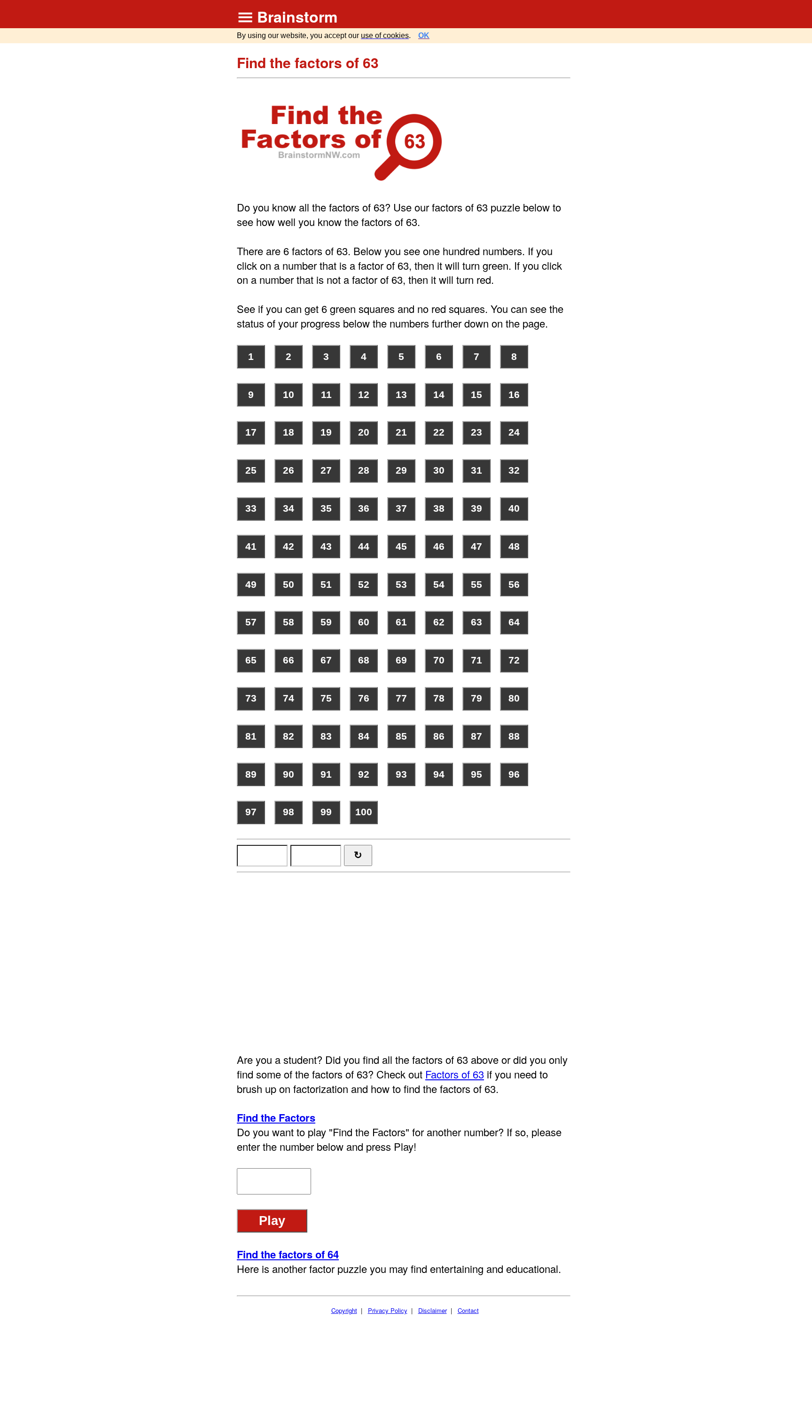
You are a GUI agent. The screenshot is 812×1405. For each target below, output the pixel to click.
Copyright (344, 1310)
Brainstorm (297, 16)
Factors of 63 (454, 1074)
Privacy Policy (387, 1310)
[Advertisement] (405, 958)
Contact (468, 1310)
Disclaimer (432, 1310)
